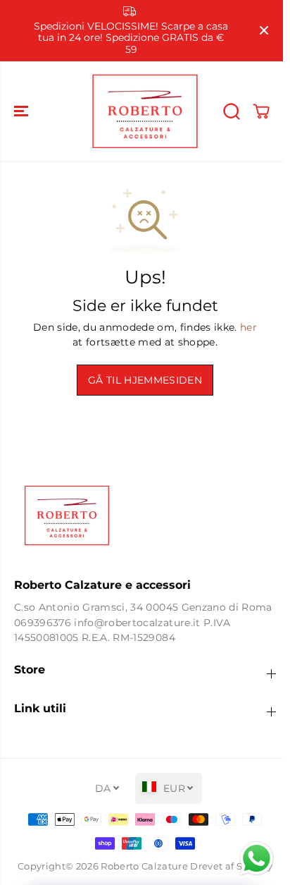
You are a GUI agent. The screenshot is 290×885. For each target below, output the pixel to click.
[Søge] (231, 111)
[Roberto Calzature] (145, 111)
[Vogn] (261, 111)
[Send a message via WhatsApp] (256, 858)
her (248, 327)
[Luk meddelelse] (264, 30)
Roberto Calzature (144, 866)
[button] (22, 111)
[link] (145, 515)
